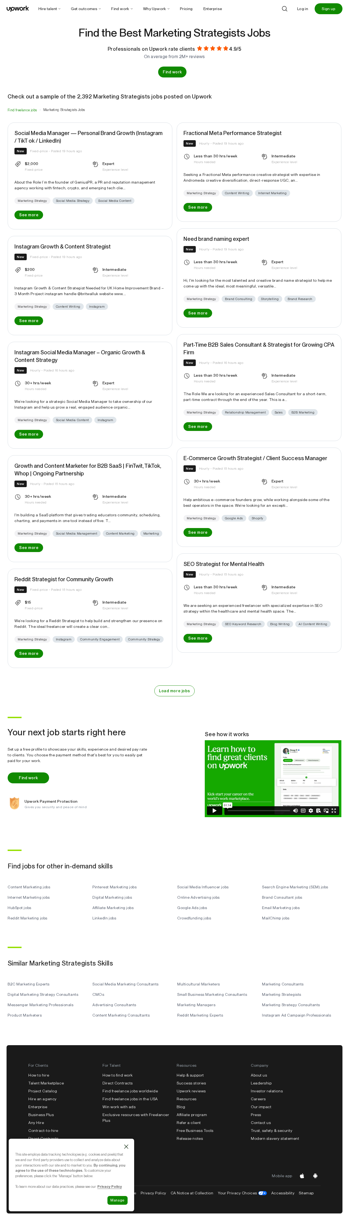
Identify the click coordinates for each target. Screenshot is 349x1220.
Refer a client (189, 1122)
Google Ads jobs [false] (192, 908)
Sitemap (306, 1193)
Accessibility (282, 1193)
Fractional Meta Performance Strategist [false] (232, 133)
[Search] (285, 9)
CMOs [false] (98, 994)
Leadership (261, 1083)
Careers (258, 1099)
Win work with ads (119, 1107)
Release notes (190, 1138)
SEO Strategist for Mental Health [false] (223, 564)
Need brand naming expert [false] (216, 239)
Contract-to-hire (43, 1130)
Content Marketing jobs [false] (29, 887)
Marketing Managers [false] (196, 1005)
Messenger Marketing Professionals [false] (40, 1005)
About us (259, 1075)
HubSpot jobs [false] (19, 908)
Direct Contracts (43, 1138)
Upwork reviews (191, 1091)
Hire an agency (42, 1099)
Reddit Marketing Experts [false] (200, 1015)
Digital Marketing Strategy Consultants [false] (43, 994)
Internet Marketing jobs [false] (29, 897)
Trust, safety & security (271, 1130)
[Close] (126, 1147)
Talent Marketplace (46, 1083)
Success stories (191, 1083)
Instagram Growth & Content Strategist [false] (62, 246)
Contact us (261, 1122)
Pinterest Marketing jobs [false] (114, 887)
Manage (117, 1200)
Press (256, 1115)
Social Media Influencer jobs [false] (203, 887)
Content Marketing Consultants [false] (121, 1015)
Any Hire (36, 1122)
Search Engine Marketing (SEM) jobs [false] (295, 887)
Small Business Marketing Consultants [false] (212, 994)
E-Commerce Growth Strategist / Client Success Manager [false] (255, 458)
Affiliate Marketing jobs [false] (113, 908)
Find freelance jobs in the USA (130, 1099)
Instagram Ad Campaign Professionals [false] (296, 1015)
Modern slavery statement (275, 1138)
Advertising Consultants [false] (114, 1005)
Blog (181, 1107)
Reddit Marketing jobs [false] (27, 918)
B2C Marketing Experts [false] (29, 984)
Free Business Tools (195, 1130)
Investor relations (267, 1091)
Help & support (190, 1075)
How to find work (118, 1075)
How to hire (38, 1075)
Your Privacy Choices (242, 1193)
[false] (22, 110)
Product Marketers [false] (25, 1015)
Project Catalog (42, 1091)
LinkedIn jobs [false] (104, 918)
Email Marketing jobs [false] (281, 908)
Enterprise (37, 1107)
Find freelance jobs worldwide (130, 1091)
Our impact (261, 1107)
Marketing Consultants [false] (283, 984)
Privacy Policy (153, 1193)
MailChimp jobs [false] (276, 918)
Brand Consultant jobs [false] (282, 897)
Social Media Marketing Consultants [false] (125, 984)
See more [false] (28, 215)
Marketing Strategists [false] (281, 994)
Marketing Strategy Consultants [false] (291, 1005)
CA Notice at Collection (192, 1193)
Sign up (328, 9)
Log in (302, 9)
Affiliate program (192, 1115)
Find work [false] (172, 72)
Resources (187, 1099)
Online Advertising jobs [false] (198, 897)
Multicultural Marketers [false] (198, 984)
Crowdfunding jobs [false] (194, 918)
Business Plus (41, 1115)
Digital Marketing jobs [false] (112, 897)
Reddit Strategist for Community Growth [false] (63, 579)
